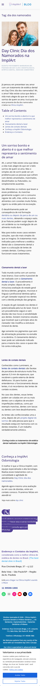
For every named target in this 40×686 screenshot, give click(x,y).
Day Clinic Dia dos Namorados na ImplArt (18, 55)
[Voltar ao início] (20, 4)
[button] (3, 4)
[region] (20, 667)
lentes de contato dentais (13, 368)
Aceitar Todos (20, 675)
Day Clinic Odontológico (23, 68)
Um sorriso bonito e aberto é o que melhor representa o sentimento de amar (20, 119)
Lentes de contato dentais (16, 126)
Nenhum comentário (25, 70)
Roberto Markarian (20, 66)
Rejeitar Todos (20, 681)
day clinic (19, 500)
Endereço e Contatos (14, 132)
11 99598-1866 (10, 588)
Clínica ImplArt (17, 105)
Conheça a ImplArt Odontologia (18, 129)
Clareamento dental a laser (16, 124)
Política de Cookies (16, 670)
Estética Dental (8, 70)
